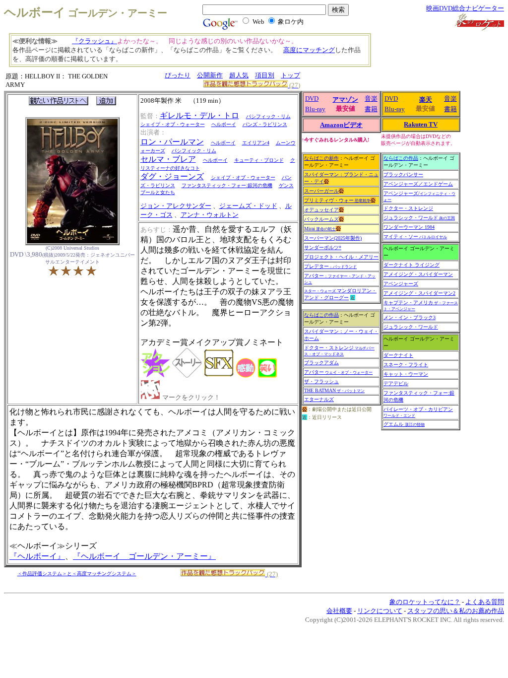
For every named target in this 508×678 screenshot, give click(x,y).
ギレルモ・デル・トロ (199, 115)
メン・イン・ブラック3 (409, 317)
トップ (290, 75)
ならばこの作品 (321, 315)
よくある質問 (484, 602)
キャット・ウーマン (405, 374)
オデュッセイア (321, 209)
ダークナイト (398, 355)
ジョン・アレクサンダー (175, 205)
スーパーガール (321, 191)
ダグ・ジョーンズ (172, 176)
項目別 (264, 75)
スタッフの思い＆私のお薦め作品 (455, 610)
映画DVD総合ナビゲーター (465, 8)
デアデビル (395, 383)
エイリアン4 (255, 142)
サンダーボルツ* (322, 247)
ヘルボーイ (223, 124)
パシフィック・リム (268, 116)
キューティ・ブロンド (259, 160)
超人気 (239, 75)
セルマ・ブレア (168, 159)
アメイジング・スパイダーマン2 (419, 293)
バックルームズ (321, 219)
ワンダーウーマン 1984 (409, 227)
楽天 (425, 99)
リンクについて (379, 610)
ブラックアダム (321, 362)
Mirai (320, 228)
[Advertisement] (434, 54)
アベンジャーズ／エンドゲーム (418, 184)
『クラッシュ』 (94, 41)
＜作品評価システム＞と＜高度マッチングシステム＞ (76, 573)
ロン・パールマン (172, 141)
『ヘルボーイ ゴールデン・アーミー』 (144, 556)
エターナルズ (319, 399)
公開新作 (210, 75)
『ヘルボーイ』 (37, 556)
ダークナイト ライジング (411, 265)
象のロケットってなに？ (424, 602)
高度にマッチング (309, 50)
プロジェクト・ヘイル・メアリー (341, 257)
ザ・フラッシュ (321, 381)
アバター (338, 372)
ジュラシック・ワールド (419, 217)
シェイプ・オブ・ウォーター (172, 124)
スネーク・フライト (405, 364)
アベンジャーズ (400, 283)
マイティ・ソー (415, 236)
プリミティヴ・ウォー (337, 200)
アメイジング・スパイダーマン (418, 274)
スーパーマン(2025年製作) (333, 238)
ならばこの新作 (321, 158)
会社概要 (339, 610)
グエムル (404, 424)
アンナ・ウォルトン (210, 214)
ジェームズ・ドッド (248, 205)
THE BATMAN (334, 390)
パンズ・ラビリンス (265, 124)
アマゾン (345, 99)
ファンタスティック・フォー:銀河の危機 (227, 185)
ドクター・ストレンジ (339, 350)
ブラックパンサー (403, 174)
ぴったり (177, 75)
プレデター (330, 266)
